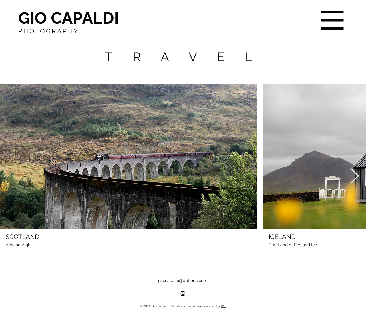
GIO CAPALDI (68, 17)
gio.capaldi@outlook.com (183, 280)
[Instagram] (183, 294)
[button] (332, 20)
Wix (223, 306)
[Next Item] (354, 176)
